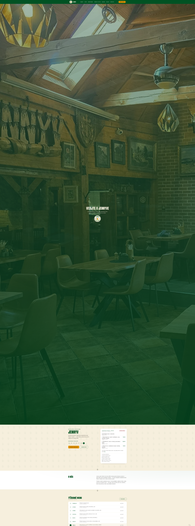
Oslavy (107, 1)
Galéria (103, 1)
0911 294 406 (122, 1)
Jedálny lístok (97, 1)
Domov (81, 1)
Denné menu (90, 1)
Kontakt (112, 1)
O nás (85, 1)
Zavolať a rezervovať (74, 447)
